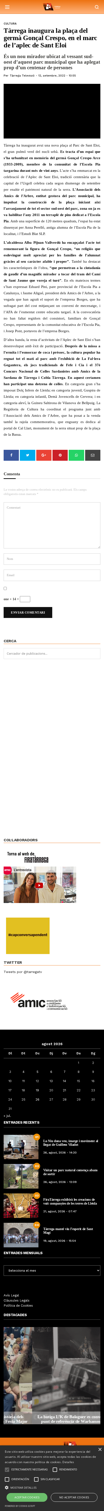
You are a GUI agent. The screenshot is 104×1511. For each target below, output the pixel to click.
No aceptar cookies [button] (74, 1497)
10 (10, 1081)
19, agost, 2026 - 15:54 (59, 1240)
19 (37, 1090)
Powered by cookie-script (20, 1506)
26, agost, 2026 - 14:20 (60, 1152)
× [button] (100, 1449)
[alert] (52, 1478)
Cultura (10, 23)
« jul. (7, 1116)
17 (10, 1090)
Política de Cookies (18, 1305)
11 (23, 1081)
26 (37, 1099)
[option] (52, 1375)
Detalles (68, 1462)
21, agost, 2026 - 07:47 (60, 1211)
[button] (52, 1487)
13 (51, 1081)
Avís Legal (11, 1295)
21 (64, 1090)
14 (64, 1081)
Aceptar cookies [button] (27, 1497)
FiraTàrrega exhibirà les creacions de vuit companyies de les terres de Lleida (70, 1201)
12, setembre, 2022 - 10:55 (57, 75)
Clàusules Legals (17, 1300)
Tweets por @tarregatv (23, 972)
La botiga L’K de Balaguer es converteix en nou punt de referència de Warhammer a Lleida (52, 1419)
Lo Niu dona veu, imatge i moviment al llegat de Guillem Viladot (70, 1142)
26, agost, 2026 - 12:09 (60, 1182)
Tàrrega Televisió (22, 75)
